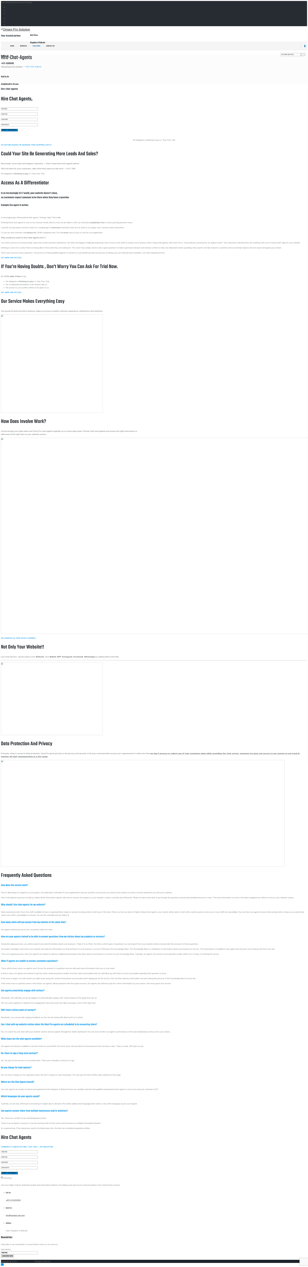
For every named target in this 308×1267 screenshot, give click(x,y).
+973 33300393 (13, 1200)
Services (23, 46)
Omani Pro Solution (25, 1261)
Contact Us (50, 46)
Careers (9, 10)
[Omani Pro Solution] (15, 29)
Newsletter (6, 1249)
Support (9, 7)
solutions (36, 46)
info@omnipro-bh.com (15, 1215)
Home (12, 46)
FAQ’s (8, 13)
